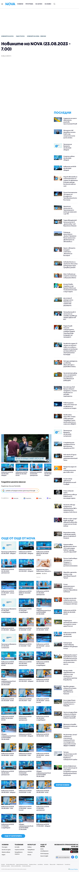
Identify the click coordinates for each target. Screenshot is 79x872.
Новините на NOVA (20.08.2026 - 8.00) (7, 699)
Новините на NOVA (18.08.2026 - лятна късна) (42, 755)
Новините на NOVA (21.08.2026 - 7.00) (25, 645)
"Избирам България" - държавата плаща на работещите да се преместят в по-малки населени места (70, 659)
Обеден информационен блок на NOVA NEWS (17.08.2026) (26, 827)
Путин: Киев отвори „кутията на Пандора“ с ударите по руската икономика (70, 562)
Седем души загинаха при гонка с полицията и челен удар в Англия (70, 623)
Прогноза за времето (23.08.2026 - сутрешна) (67, 433)
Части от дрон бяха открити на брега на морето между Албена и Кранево (70, 715)
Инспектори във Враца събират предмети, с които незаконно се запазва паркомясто (70, 391)
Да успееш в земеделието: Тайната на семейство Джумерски (68, 301)
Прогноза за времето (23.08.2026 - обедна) (8, 552)
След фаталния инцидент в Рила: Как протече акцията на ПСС (69, 445)
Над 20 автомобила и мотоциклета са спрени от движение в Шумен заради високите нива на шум (70, 181)
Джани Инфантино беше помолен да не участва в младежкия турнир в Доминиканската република (70, 770)
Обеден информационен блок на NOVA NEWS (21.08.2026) (43, 611)
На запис (38, 4)
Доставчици (40, 864)
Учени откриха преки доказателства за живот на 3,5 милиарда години (70, 494)
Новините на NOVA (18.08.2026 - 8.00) (42, 791)
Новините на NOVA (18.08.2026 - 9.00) (25, 791)
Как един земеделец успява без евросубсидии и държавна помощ (70, 363)
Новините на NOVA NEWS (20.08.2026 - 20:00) (7, 663)
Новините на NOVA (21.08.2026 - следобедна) (25, 610)
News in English (44, 856)
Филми (29, 854)
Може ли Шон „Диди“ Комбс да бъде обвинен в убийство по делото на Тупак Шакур (70, 522)
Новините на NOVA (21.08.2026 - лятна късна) (7, 592)
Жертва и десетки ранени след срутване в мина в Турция (70, 575)
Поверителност (60, 864)
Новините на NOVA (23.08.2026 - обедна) (26, 552)
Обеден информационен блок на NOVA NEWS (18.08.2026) (43, 773)
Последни (4, 847)
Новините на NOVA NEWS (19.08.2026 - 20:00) (7, 718)
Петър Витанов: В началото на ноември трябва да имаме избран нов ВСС (70, 315)
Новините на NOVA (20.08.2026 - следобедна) (42, 663)
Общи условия (52, 864)
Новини (20, 4)
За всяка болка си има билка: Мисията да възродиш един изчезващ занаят (70, 264)
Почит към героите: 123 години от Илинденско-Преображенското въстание (70, 196)
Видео (3, 854)
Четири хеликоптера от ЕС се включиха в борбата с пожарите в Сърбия (70, 755)
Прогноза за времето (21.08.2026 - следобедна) (8, 610)
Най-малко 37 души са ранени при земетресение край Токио (70, 457)
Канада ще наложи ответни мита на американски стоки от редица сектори (70, 600)
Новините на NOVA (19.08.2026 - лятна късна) (42, 700)
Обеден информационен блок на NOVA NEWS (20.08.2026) (8, 682)
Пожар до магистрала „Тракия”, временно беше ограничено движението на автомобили (69, 237)
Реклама (3, 864)
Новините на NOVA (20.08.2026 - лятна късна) (43, 645)
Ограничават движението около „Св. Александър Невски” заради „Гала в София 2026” (70, 548)
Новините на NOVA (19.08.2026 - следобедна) (42, 718)
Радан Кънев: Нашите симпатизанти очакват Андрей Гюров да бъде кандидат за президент (69, 331)
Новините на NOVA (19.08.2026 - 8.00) (7, 754)
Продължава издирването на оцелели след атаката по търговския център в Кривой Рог (70, 675)
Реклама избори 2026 (10, 864)
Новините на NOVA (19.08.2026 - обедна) (26, 735)
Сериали (30, 852)
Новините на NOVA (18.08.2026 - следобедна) (25, 772)
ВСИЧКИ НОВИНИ (62, 785)
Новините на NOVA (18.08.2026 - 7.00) (7, 807)
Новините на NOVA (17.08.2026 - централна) (42, 808)
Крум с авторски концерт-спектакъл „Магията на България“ (69, 251)
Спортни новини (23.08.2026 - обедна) (69, 158)
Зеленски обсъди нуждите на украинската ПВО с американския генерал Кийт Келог (70, 508)
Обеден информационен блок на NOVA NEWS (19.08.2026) (8, 736)
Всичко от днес (6, 849)
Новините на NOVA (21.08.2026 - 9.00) (25, 629)
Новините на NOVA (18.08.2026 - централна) (7, 772)
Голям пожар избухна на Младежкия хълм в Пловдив (69, 481)
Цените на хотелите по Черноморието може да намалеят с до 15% (70, 210)
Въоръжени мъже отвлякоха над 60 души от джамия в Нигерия (69, 535)
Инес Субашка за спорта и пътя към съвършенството (69, 275)
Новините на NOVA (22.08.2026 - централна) (7, 571)
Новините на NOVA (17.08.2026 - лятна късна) (25, 808)
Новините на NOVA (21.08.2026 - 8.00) (42, 629)
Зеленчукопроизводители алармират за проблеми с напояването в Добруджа (70, 376)
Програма (29, 4)
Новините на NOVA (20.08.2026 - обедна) (26, 680)
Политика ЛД (67, 864)
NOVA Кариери (44, 853)
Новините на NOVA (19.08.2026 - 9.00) (42, 735)
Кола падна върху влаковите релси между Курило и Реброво (69, 702)
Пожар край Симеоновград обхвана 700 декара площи (70, 645)
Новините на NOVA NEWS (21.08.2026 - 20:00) (25, 592)
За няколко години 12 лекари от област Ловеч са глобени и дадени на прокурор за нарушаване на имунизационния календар (70, 349)
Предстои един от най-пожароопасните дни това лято (69, 469)
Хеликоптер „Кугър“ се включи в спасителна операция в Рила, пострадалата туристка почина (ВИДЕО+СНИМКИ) (70, 740)
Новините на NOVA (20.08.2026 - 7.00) (25, 699)
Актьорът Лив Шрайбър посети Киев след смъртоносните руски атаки (69, 134)
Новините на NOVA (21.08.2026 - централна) (42, 592)
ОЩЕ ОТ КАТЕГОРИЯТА (13, 836)
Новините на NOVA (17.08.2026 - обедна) (43, 825)
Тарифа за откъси (32, 864)
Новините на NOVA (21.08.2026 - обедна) (8, 629)
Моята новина (6, 852)
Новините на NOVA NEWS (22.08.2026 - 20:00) (42, 553)
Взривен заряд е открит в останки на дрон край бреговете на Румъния (69, 690)
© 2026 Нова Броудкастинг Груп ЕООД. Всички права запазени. (13, 869)
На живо (48, 4)
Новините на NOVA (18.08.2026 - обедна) (8, 791)
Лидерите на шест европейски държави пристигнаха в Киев (70, 121)
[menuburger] (2, 4)
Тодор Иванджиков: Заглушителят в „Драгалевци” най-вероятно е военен (70, 222)
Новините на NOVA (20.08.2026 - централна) (25, 663)
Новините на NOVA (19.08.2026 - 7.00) (25, 754)
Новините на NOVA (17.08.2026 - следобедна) (7, 826)
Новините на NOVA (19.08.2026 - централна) (25, 718)
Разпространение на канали (22, 864)
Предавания (31, 849)
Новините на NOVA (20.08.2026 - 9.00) (42, 680)
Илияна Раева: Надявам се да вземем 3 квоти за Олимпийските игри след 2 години (70, 287)
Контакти (46, 864)
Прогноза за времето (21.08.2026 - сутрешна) (8, 645)
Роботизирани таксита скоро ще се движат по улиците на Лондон (70, 405)
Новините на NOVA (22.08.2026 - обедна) (26, 570)
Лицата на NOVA (19, 849)
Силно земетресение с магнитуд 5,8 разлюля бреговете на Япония (70, 588)
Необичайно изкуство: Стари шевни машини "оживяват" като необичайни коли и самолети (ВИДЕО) (69, 419)
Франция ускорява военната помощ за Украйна (70, 726)
